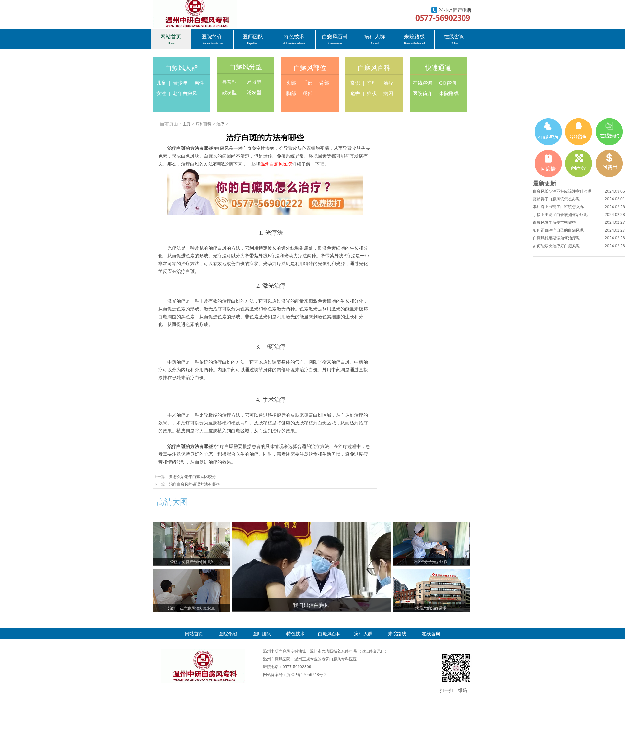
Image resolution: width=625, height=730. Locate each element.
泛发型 (254, 92)
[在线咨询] (548, 131)
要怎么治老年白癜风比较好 (192, 476)
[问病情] (548, 163)
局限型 (254, 82)
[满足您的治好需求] (431, 572)
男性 (199, 83)
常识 (355, 83)
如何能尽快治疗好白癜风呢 (556, 246)
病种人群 (363, 633)
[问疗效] (578, 163)
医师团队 (262, 633)
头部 (291, 83)
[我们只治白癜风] (311, 526)
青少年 (180, 83)
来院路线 (449, 93)
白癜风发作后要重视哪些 (554, 222)
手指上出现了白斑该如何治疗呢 (560, 214)
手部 (307, 83)
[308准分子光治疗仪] (431, 526)
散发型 (229, 92)
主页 (186, 124)
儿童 (161, 83)
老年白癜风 (185, 93)
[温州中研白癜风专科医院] (203, 651)
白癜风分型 (245, 66)
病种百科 (203, 124)
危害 (355, 93)
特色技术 (295, 633)
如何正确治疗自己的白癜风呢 (558, 230)
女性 (161, 93)
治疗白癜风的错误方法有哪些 (194, 484)
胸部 (291, 93)
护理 (372, 83)
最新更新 (544, 183)
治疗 (388, 83)
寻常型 (229, 82)
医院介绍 (228, 633)
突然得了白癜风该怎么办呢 (556, 199)
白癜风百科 (374, 67)
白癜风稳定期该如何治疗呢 (556, 238)
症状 (372, 93)
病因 (388, 93)
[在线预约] (609, 131)
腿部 (307, 93)
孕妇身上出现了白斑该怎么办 (558, 207)
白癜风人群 (181, 67)
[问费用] (609, 163)
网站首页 (194, 633)
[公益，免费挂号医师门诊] (191, 526)
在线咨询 (422, 83)
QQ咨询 (447, 83)
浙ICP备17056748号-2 (306, 674)
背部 (324, 83)
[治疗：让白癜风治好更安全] (191, 572)
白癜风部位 (310, 67)
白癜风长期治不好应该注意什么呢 (562, 191)
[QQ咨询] (578, 131)
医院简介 (422, 93)
